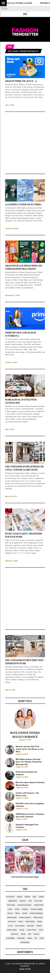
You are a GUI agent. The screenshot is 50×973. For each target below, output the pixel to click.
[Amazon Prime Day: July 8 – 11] (25, 78)
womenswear (25, 942)
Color (30, 901)
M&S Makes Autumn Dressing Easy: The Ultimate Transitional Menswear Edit (28, 761)
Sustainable (21, 938)
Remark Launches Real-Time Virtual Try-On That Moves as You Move (29, 749)
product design (12, 930)
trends (42, 938)
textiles (29, 938)
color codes (38, 901)
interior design (30, 921)
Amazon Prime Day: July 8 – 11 (21, 81)
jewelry (39, 921)
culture (10, 909)
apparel (19, 896)
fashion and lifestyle (36, 913)
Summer (36, 934)
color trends (11, 905)
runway (21, 930)
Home (10, 46)
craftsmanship (38, 905)
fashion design (12, 917)
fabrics (17, 913)
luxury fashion (19, 926)
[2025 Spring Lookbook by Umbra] (25, 201)
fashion (25, 913)
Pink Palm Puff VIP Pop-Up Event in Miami (25, 877)
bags (34, 896)
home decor (12, 921)
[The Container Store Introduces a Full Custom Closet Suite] (25, 463)
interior (21, 921)
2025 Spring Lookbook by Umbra (23, 204)
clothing (41, 896)
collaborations (12, 901)
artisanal (27, 896)
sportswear (14, 934)
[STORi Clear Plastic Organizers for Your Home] (25, 530)
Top (36, 938)
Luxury (10, 926)
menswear (30, 926)
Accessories (10, 896)
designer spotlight (36, 909)
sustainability (10, 938)
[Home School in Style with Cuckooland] (25, 396)
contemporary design (24, 905)
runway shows (31, 930)
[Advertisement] (25, 142)
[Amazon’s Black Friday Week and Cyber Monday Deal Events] (25, 262)
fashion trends (38, 917)
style (29, 934)
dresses (10, 913)
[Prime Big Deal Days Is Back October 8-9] (25, 329)
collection (23, 901)
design (17, 909)
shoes (41, 930)
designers (25, 909)
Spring (23, 934)
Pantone (39, 926)
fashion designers (25, 917)
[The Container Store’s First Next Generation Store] (25, 657)
